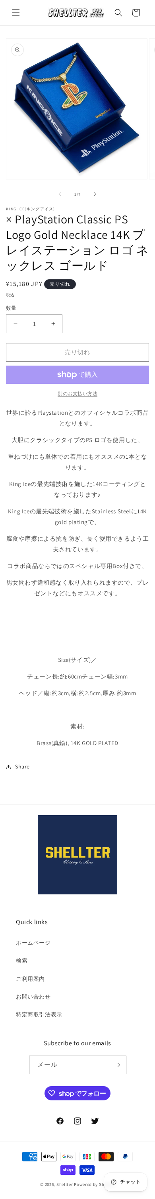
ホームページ (33, 942)
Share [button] (22, 766)
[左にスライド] (60, 194)
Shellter (64, 1184)
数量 (11, 308)
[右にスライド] (95, 194)
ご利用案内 (30, 978)
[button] (16, 12)
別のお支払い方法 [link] (77, 393)
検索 (21, 960)
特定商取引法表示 (39, 1014)
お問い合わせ (33, 996)
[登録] (117, 1065)
